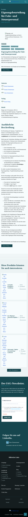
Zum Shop (7, 69)
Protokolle (4, 44)
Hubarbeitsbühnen (6, 49)
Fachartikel (19, 474)
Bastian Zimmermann (9, 89)
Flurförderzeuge (14, 46)
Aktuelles (19, 472)
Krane (12, 49)
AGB (21, 499)
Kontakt (7, 502)
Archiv (3, 480)
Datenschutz (21, 502)
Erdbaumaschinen (6, 46)
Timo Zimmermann (8, 93)
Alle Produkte (14, 370)
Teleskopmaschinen (19, 49)
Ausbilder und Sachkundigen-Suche (6, 477)
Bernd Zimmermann (8, 86)
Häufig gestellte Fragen (22, 476)
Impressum (7, 499)
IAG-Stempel (5, 474)
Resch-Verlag (7, 101)
